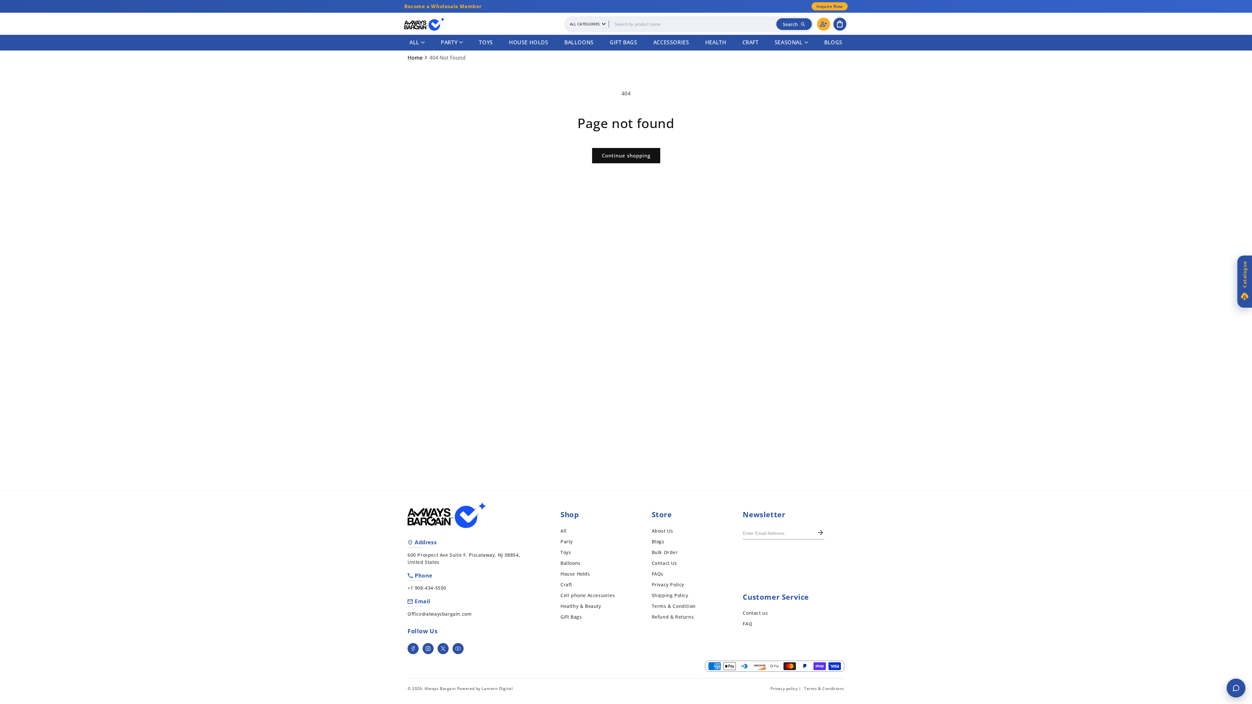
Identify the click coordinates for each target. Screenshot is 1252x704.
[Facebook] (413, 648)
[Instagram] (428, 648)
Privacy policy (783, 688)
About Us (662, 531)
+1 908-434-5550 (427, 588)
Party (449, 42)
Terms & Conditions (824, 688)
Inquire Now (829, 6)
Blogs (833, 42)
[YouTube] (458, 648)
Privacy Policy (668, 584)
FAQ (747, 624)
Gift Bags (623, 42)
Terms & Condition (674, 606)
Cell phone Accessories (587, 595)
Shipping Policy (670, 595)
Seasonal (789, 42)
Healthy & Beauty (580, 606)
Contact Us (664, 563)
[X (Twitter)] (443, 648)
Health (715, 42)
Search (790, 24)
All (414, 42)
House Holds (528, 42)
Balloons (579, 42)
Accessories (671, 42)
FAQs (657, 574)
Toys (486, 42)
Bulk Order (665, 552)
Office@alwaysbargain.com (439, 614)
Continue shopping (626, 155)
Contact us (755, 613)
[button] (839, 24)
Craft (750, 42)
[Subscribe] (820, 533)
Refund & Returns (673, 617)
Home (415, 57)
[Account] (823, 24)
